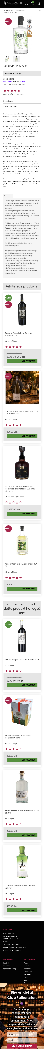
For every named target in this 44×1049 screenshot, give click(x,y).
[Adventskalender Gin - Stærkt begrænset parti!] (22, 714)
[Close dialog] (41, 985)
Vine (25, 980)
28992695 (15, 945)
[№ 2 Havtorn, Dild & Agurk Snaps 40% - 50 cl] (22, 542)
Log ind (6, 963)
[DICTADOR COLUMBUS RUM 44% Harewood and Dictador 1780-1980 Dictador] (22, 465)
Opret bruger (8, 966)
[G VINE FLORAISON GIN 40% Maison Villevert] (22, 864)
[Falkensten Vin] (10, 3)
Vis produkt (28, 361)
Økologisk (27, 974)
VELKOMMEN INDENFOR (22, 1046)
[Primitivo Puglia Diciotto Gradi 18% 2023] (22, 638)
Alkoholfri (27, 969)
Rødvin (26, 963)
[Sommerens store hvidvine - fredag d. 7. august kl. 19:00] (22, 390)
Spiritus (26, 983)
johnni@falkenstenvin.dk (17, 948)
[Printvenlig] (40, 10)
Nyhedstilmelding (9, 969)
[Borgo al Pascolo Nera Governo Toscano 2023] (22, 311)
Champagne (29, 972)
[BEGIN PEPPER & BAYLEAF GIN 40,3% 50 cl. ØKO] (22, 789)
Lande (26, 977)
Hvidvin (26, 966)
